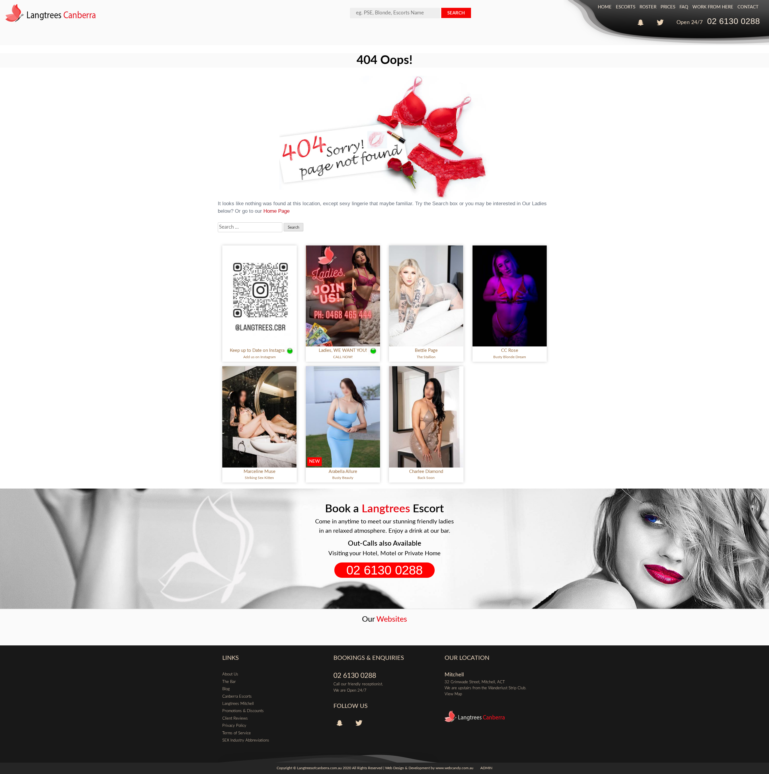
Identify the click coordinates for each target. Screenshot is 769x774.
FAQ (683, 7)
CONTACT (747, 7)
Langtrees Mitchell (238, 704)
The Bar (229, 682)
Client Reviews (235, 718)
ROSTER (648, 7)
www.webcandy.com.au (454, 768)
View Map (453, 694)
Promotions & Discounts (243, 711)
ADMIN (486, 768)
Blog (226, 689)
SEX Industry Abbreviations (245, 740)
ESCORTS (625, 7)
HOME (605, 7)
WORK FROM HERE (712, 7)
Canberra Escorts (237, 696)
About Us (230, 674)
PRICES (668, 7)
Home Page (276, 211)
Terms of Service (236, 733)
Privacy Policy (234, 726)
